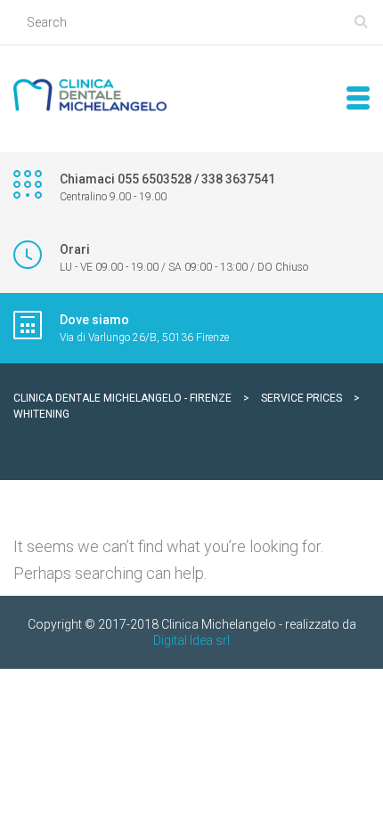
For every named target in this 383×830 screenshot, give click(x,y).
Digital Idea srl (191, 640)
